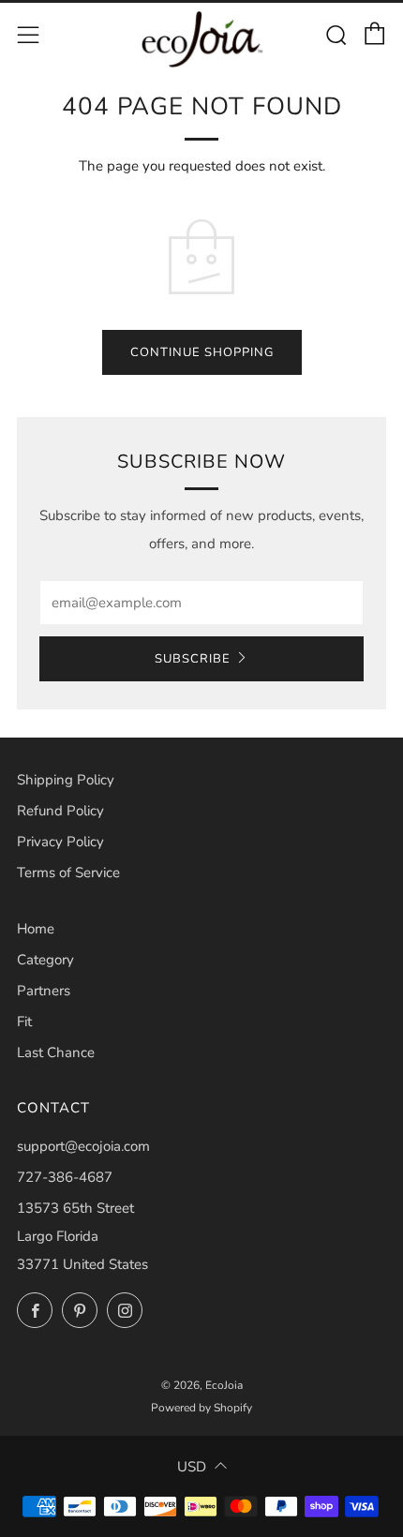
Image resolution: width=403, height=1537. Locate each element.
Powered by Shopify (201, 1407)
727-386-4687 (64, 1177)
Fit (24, 1021)
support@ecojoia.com (83, 1146)
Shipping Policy (65, 779)
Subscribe (193, 658)
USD (191, 1466)
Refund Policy (60, 810)
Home (35, 928)
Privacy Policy (60, 841)
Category (45, 959)
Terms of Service (68, 872)
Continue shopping (202, 352)
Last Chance (56, 1052)
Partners (43, 990)
